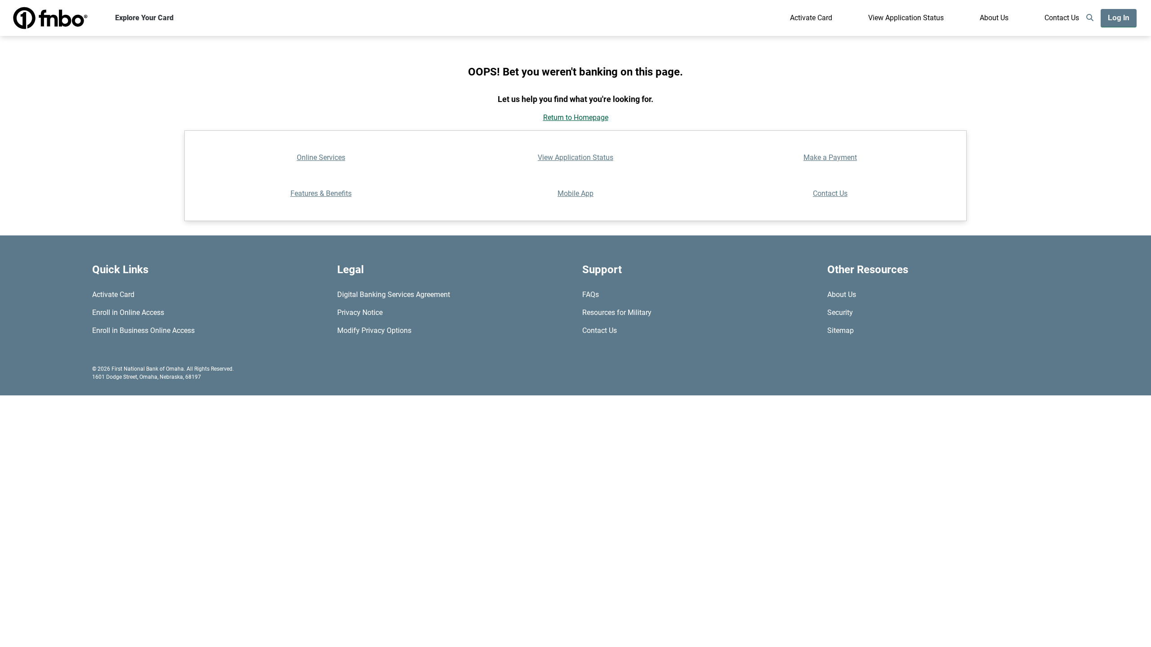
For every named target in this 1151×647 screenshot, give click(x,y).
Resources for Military (616, 312)
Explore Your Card (144, 17)
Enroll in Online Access (128, 312)
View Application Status (906, 17)
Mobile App (575, 193)
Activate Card (811, 17)
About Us (994, 17)
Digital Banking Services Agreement (393, 294)
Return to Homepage (575, 117)
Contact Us (1061, 17)
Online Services (321, 157)
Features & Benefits (321, 193)
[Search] (1089, 18)
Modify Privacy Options (374, 330)
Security (840, 312)
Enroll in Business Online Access (143, 330)
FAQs (590, 294)
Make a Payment (830, 157)
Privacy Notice (360, 312)
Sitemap (840, 330)
